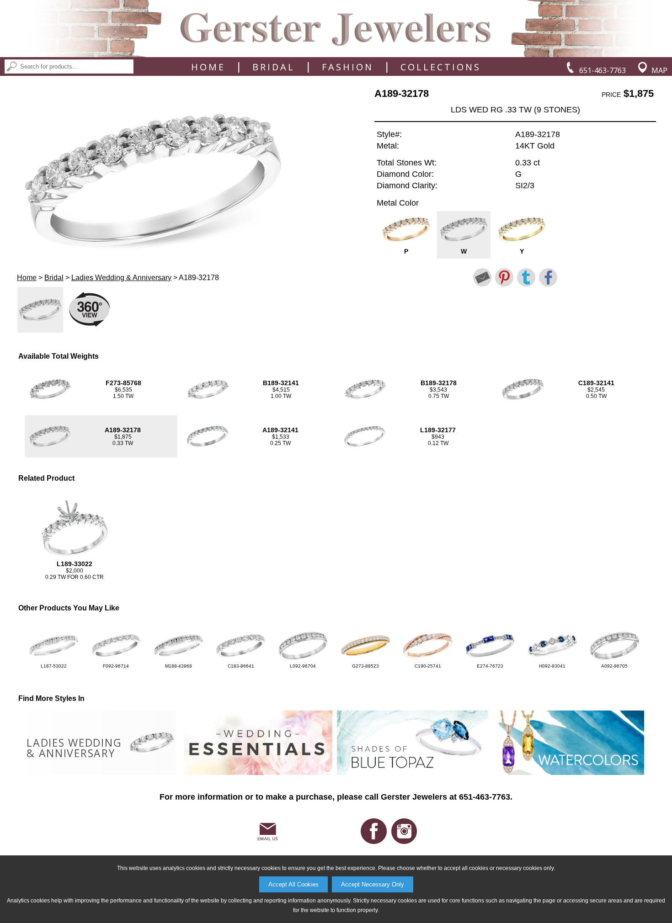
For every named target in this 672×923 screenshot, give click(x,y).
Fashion (347, 67)
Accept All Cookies (293, 884)
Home (208, 67)
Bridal (273, 67)
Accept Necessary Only (372, 884)
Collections (440, 67)
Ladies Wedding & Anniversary (121, 277)
